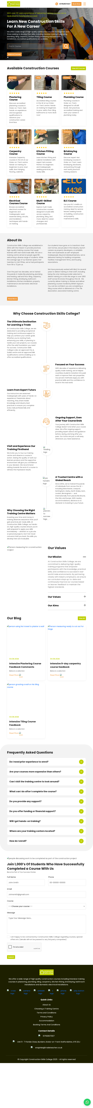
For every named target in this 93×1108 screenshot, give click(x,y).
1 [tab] (8, 57)
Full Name (11, 877)
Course (10, 901)
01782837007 (49, 1036)
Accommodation (46, 1020)
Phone (51, 877)
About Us (47, 1004)
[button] (87, 1102)
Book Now (76, 4)
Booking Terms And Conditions (46, 1024)
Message (11, 912)
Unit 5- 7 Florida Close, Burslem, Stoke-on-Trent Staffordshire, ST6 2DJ (48, 1042)
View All (82, 618)
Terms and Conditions (46, 1012)
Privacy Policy (46, 1016)
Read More (12, 299)
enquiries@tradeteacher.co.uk (48, 1047)
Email (9, 889)
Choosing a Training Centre (46, 1008)
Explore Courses (14, 54)
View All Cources (78, 68)
